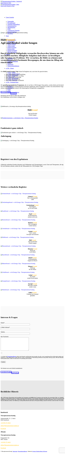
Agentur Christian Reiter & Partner (39, 451)
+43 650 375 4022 (6, 423)
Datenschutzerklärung (11, 356)
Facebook (3, 428)
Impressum (15, 451)
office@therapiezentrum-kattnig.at (10, 425)
